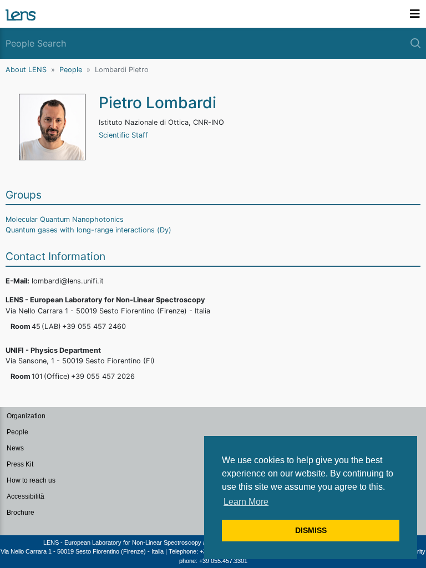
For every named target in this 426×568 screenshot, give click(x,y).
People (70, 69)
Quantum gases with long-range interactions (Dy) (88, 230)
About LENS (26, 69)
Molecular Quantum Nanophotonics (65, 219)
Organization (26, 416)
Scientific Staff (123, 135)
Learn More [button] (246, 501)
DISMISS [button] (311, 530)
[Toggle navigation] (414, 14)
